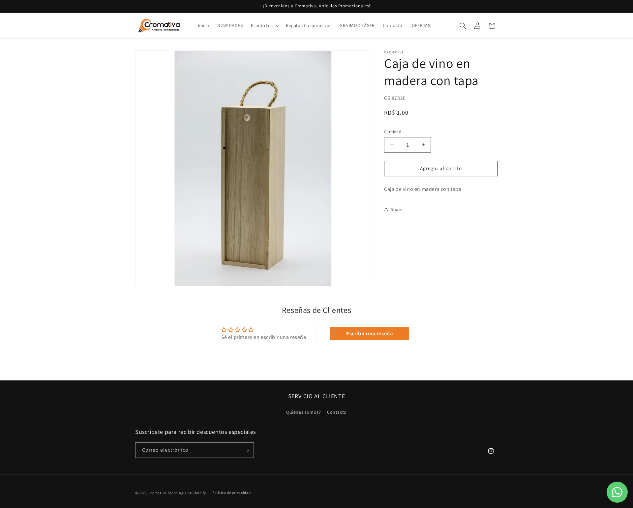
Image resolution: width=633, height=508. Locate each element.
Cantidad (392, 131)
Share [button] (397, 209)
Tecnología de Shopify (187, 493)
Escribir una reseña (369, 333)
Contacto (337, 412)
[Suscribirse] (246, 450)
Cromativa (158, 493)
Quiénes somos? (303, 412)
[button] (264, 25)
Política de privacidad (231, 492)
